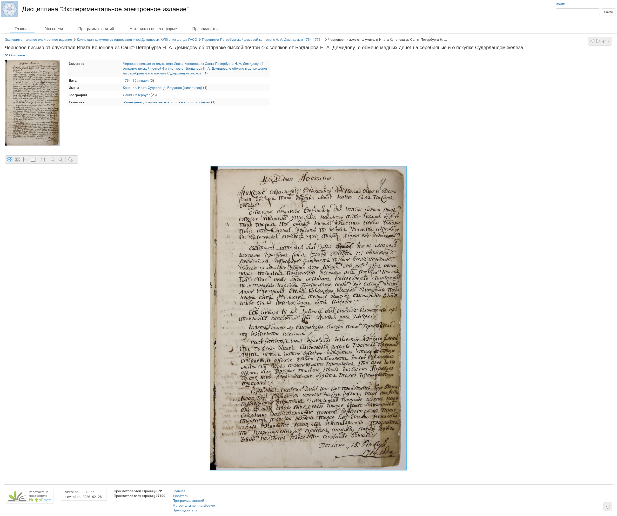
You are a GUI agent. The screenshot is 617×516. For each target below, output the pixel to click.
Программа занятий (96, 28)
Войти (560, 3)
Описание (16, 55)
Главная (22, 28)
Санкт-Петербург (136, 94)
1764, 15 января (136, 80)
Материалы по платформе (153, 28)
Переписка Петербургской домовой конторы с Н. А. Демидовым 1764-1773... (262, 39)
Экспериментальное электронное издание (38, 39)
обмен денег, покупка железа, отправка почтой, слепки (166, 101)
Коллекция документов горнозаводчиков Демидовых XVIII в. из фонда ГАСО (137, 39)
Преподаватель (206, 28)
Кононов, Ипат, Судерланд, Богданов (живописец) (162, 87)
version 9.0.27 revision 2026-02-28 (83, 494)
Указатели (54, 28)
